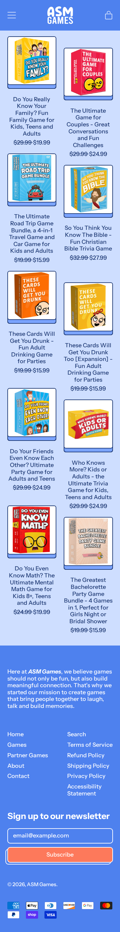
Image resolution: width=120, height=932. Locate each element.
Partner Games (27, 755)
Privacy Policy (86, 776)
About (15, 765)
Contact (18, 776)
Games (17, 744)
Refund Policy (86, 755)
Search (76, 734)
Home (15, 734)
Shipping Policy (88, 765)
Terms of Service (90, 744)
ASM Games (41, 884)
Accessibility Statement (84, 790)
